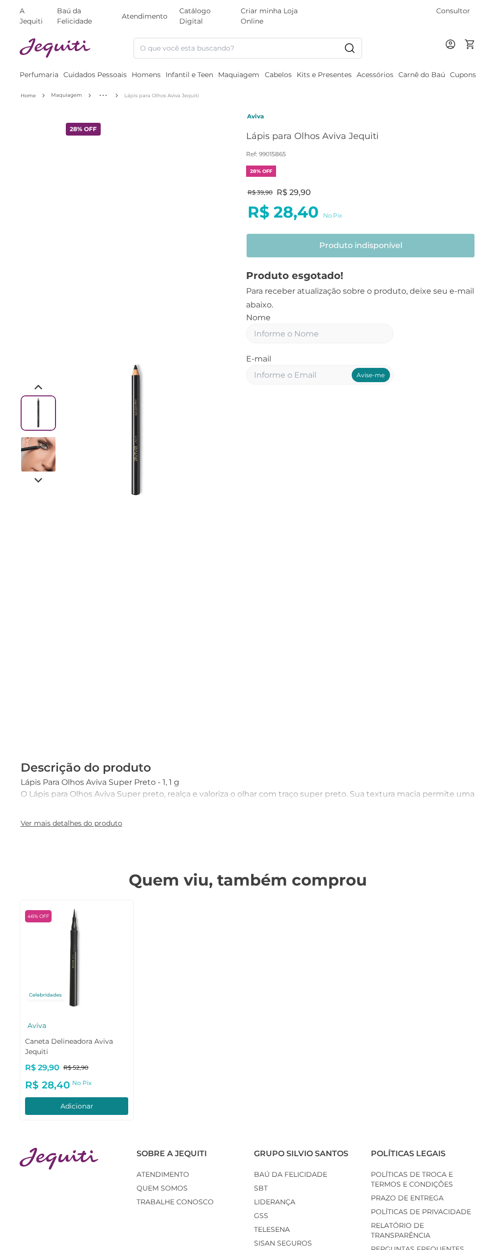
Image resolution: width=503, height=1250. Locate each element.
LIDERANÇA (274, 1201)
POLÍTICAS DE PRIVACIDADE (421, 1211)
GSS (261, 1215)
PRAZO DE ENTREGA (407, 1198)
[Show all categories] (103, 95)
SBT (261, 1188)
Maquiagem (66, 95)
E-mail (258, 358)
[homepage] (77, 48)
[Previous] (38, 387)
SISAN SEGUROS (283, 1243)
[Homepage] (59, 1159)
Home (28, 95)
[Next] (38, 480)
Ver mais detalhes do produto (71, 823)
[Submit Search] (350, 48)
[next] (201, 431)
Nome (258, 317)
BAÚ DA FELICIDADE (290, 1174)
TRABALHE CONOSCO (175, 1201)
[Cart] (470, 48)
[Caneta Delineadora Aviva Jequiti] (76, 956)
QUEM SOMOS (162, 1188)
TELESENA (272, 1229)
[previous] (72, 431)
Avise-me (371, 375)
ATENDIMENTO (163, 1174)
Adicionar (76, 1106)
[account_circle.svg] (452, 54)
